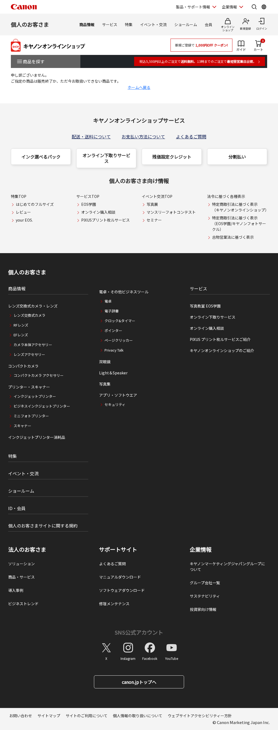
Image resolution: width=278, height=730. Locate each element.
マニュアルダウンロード (120, 577)
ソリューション (21, 563)
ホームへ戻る (139, 87)
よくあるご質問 (191, 136)
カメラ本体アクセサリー (33, 344)
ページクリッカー (119, 340)
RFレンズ (21, 325)
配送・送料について (91, 136)
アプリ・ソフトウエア (118, 395)
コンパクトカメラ (23, 366)
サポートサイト (118, 549)
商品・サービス (21, 577)
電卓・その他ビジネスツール (124, 291)
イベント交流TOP (157, 196)
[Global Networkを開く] (264, 7)
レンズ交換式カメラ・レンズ (33, 306)
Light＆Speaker (113, 372)
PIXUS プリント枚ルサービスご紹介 (220, 339)
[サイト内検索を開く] (254, 7)
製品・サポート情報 (193, 7)
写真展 (152, 204)
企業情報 (229, 7)
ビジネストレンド (23, 603)
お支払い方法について (143, 136)
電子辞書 (112, 310)
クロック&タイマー (120, 320)
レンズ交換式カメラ (29, 315)
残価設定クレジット (171, 156)
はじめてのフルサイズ (35, 204)
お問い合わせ (20, 715)
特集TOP (18, 196)
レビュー (23, 212)
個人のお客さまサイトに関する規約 (43, 525)
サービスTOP (87, 196)
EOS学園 (88, 204)
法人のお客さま (27, 549)
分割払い (237, 156)
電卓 (108, 301)
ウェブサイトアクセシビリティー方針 (200, 715)
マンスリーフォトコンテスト (171, 212)
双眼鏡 (104, 361)
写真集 (104, 384)
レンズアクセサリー (29, 354)
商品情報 (86, 24)
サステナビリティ (205, 596)
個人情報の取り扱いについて (137, 715)
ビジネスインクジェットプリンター (42, 406)
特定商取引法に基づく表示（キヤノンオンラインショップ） (240, 207)
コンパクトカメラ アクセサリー (39, 375)
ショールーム (185, 24)
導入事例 (15, 590)
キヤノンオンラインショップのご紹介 (222, 350)
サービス (109, 24)
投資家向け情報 (203, 609)
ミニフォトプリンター (31, 415)
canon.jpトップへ (139, 682)
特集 (128, 24)
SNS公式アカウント (139, 632)
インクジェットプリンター (35, 396)
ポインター (113, 330)
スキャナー (22, 425)
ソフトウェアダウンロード (122, 590)
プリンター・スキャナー (29, 387)
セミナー (154, 220)
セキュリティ (115, 404)
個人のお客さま (30, 24)
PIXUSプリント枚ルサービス (105, 220)
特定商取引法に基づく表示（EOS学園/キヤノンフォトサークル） (239, 223)
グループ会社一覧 (205, 582)
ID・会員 (17, 508)
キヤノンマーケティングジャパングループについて (227, 566)
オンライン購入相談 (98, 212)
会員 (208, 24)
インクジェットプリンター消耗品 (36, 437)
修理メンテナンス (114, 603)
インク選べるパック (41, 156)
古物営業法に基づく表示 (233, 237)
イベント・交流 (153, 24)
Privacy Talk (114, 350)
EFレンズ (21, 334)
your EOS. (24, 220)
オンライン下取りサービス (106, 158)
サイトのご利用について (87, 715)
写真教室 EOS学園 (205, 306)
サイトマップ (48, 715)
